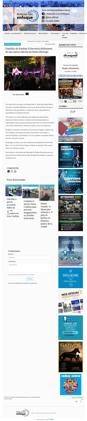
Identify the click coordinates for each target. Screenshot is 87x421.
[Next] (52, 212)
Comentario (12, 261)
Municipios (43, 33)
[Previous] (8, 212)
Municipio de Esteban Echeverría (38, 41)
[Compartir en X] (12, 172)
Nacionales (16, 33)
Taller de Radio (65, 35)
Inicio (7, 33)
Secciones (55, 33)
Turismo (73, 33)
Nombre (10, 254)
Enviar (30, 279)
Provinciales (30, 33)
